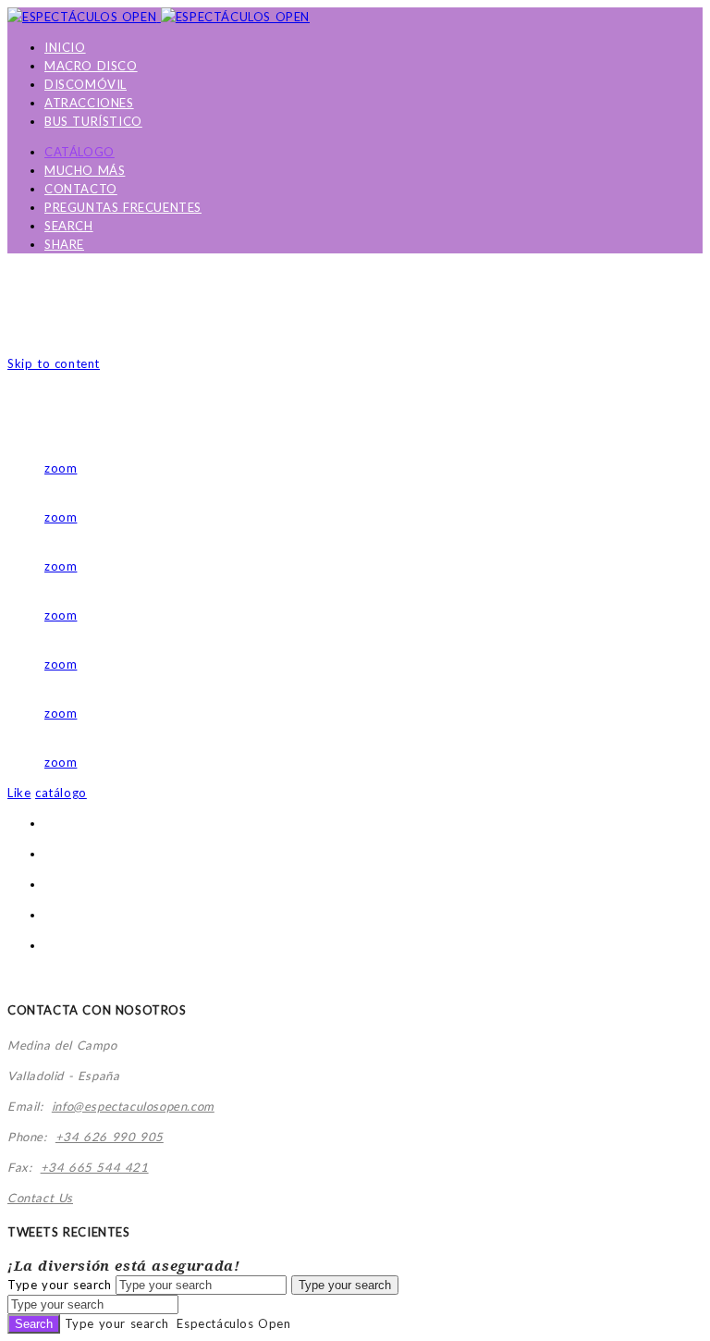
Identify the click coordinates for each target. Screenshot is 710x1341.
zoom (60, 468)
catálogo (61, 792)
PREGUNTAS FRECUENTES (123, 207)
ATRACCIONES (89, 102)
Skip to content (53, 363)
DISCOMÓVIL (85, 84)
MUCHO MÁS (84, 170)
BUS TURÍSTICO (93, 121)
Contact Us (40, 1197)
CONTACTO (80, 188)
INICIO (65, 47)
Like (19, 792)
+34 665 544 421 (95, 1167)
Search (34, 1324)
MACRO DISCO (91, 65)
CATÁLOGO (79, 151)
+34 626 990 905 (109, 1136)
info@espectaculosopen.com (133, 1106)
